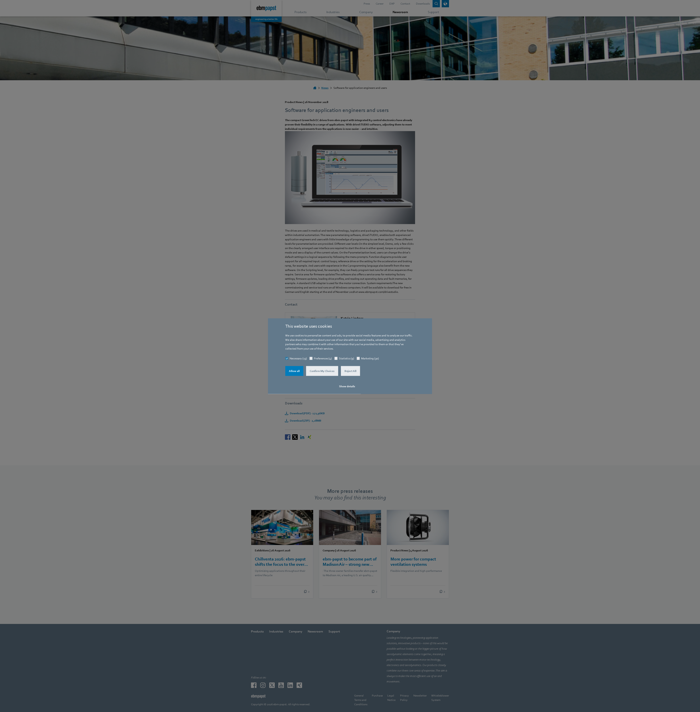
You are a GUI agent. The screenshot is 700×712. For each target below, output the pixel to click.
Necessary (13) (298, 358)
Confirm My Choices (322, 371)
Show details (347, 386)
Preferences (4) (323, 358)
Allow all (294, 371)
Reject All (350, 371)
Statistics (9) (346, 358)
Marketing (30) (370, 358)
